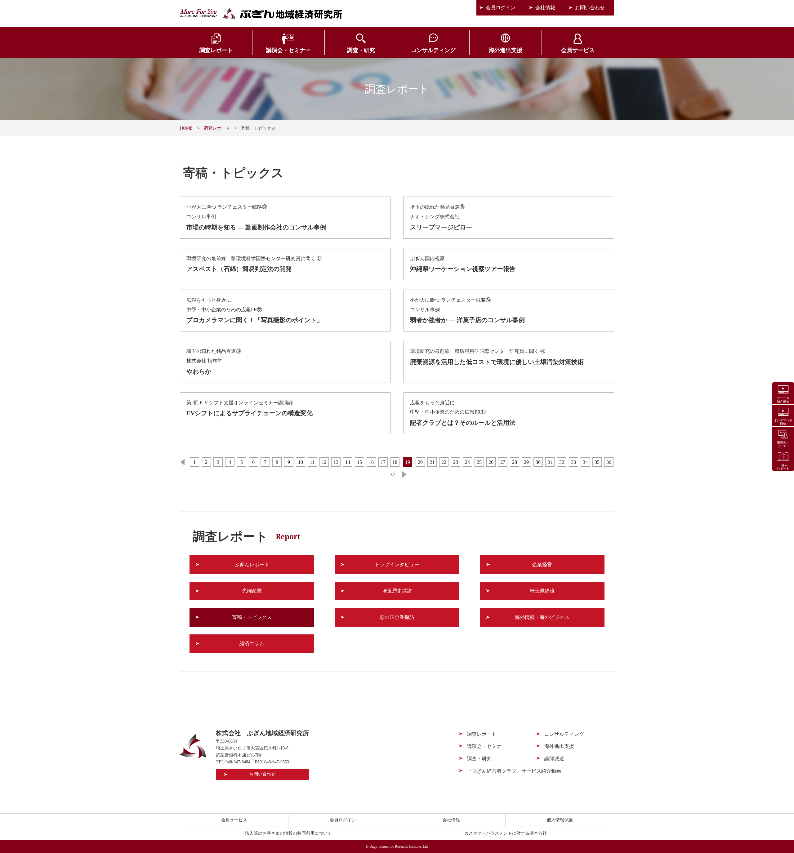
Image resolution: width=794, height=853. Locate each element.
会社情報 (545, 7)
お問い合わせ (590, 7)
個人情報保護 (560, 820)
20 (420, 462)
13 (335, 462)
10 (300, 462)
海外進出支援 (505, 50)
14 (347, 462)
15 (359, 462)
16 (371, 462)
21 (432, 462)
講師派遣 (554, 758)
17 (383, 462)
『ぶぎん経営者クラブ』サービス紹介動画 (514, 771)
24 (467, 462)
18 (394, 462)
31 (549, 462)
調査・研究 (361, 50)
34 (585, 462)
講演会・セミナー (288, 50)
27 (502, 462)
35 (597, 462)
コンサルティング (433, 50)
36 (608, 462)
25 (479, 462)
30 (538, 462)
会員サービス (578, 50)
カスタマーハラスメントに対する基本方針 (505, 833)
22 (443, 462)
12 (324, 462)
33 (573, 462)
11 (312, 462)
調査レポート (216, 50)
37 (392, 474)
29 (526, 462)
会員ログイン (500, 7)
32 (561, 462)
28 (514, 462)
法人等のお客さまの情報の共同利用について (288, 833)
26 (490, 462)
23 (455, 462)
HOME (186, 128)
